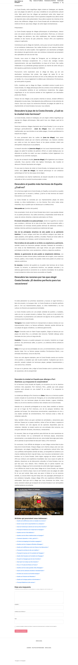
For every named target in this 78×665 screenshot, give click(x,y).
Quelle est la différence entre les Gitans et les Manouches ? (33, 547)
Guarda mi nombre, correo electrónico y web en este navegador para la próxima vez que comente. (36, 626)
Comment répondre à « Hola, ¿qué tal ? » (27, 538)
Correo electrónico (20, 611)
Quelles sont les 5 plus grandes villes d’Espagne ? (30, 567)
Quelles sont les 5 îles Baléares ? (25, 532)
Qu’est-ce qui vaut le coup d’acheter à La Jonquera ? (30, 523)
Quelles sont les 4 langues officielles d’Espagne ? (30, 544)
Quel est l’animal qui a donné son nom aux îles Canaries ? (32, 526)
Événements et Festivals (50, 0)
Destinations (56, 2)
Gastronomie (60, 0)
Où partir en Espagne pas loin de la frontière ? (29, 559)
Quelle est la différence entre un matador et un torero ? (31, 520)
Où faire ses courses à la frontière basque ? (28, 573)
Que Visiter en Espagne (19, 1)
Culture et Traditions (38, 0)
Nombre (17, 604)
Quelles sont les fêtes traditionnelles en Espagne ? (30, 535)
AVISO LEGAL (39, 640)
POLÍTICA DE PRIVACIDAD (38, 647)
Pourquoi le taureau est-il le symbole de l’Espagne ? (30, 553)
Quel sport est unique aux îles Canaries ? (28, 561)
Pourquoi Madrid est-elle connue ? (26, 582)
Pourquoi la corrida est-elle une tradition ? (28, 550)
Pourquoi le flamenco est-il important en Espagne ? (30, 529)
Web (16, 618)
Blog (31, 0)
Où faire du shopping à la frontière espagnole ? (29, 541)
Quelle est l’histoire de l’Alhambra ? (26, 576)
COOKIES (29, 647)
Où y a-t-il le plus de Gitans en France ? (27, 564)
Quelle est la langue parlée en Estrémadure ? (29, 579)
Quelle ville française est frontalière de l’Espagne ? (30, 556)
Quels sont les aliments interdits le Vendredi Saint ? (30, 570)
